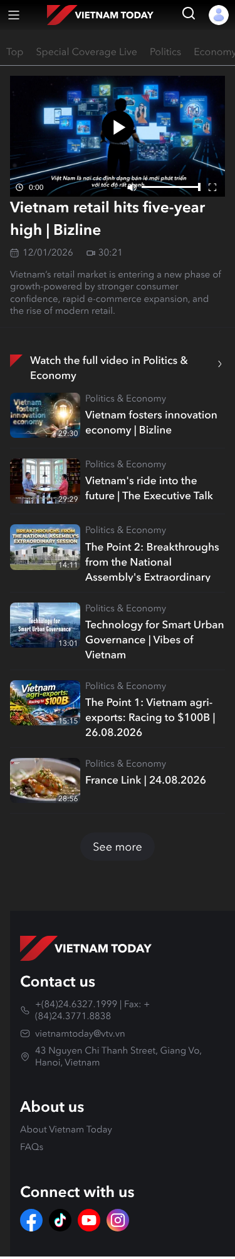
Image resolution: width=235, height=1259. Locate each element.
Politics (165, 52)
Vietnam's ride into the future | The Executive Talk (149, 488)
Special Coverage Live (86, 52)
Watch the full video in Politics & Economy (109, 368)
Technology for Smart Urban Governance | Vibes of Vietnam (154, 638)
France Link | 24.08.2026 (145, 779)
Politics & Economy (125, 399)
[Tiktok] (60, 1220)
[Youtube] (89, 1220)
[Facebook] (31, 1220)
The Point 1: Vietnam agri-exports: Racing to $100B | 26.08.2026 (150, 716)
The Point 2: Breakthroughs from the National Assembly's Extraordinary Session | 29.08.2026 (152, 560)
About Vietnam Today (66, 1129)
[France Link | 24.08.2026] (45, 780)
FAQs (31, 1147)
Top (15, 52)
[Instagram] (118, 1220)
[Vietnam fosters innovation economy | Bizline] (45, 415)
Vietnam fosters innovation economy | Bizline (151, 422)
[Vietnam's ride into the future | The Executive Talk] (45, 481)
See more (117, 846)
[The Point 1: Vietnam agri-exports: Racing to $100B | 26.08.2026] (45, 702)
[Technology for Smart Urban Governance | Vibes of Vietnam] (45, 625)
